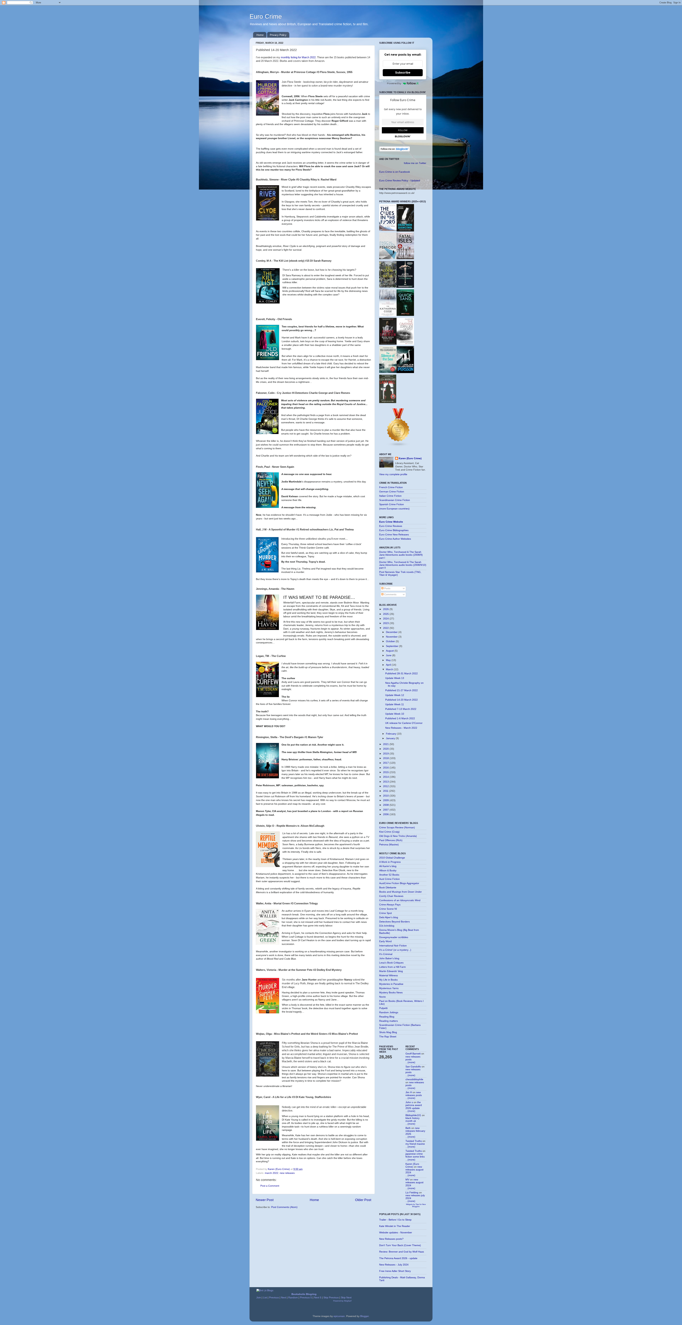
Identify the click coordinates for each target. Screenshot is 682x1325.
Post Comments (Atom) (284, 1207)
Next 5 (317, 1297)
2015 (386, 772)
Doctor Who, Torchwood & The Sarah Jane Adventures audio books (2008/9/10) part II (402, 565)
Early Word (385, 941)
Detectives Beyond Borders (394, 921)
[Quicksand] (405, 315)
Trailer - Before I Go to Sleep (395, 1219)
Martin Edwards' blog (391, 971)
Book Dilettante (387, 887)
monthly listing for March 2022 (298, 57)
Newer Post (265, 1200)
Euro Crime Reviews (390, 526)
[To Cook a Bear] (388, 286)
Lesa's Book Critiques (391, 962)
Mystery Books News (391, 992)
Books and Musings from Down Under (400, 891)
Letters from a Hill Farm (392, 967)
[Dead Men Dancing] (405, 230)
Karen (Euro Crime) (410, 458)
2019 (386, 753)
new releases (287, 1173)
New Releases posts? (391, 1239)
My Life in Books (388, 979)
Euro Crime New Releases (394, 534)
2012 (386, 786)
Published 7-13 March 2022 (400, 709)
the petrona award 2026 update (413, 1105)
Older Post (363, 1200)
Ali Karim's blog (387, 866)
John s (409, 1102)
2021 (386, 744)
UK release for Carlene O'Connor (404, 723)
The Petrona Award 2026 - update (398, 1258)
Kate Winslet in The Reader (394, 1226)
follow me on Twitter (415, 163)
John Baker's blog (389, 958)
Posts (386, 588)
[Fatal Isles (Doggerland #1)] (405, 258)
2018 (386, 758)
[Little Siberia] (405, 287)
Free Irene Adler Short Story (395, 1271)
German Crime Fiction (391, 491)
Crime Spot (385, 913)
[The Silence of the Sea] (388, 372)
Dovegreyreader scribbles (393, 937)
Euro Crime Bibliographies (393, 530)
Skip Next (346, 1297)
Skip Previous (331, 1297)
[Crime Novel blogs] (398, 446)
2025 (386, 614)
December (392, 632)
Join (258, 1297)
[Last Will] (387, 402)
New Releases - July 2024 (393, 1264)
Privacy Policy (278, 34)
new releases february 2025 (415, 1131)
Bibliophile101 (413, 1115)
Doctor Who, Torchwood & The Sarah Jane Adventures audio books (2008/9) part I (401, 555)
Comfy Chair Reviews (391, 896)
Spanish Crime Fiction (391, 504)
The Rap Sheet (387, 1036)
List (265, 1297)
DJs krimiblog (386, 925)
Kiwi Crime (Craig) (389, 831)
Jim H (408, 1092)
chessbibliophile (414, 1079)
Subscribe (402, 72)
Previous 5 (306, 1297)
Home (260, 34)
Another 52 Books (389, 874)
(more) (411, 1062)
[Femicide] (388, 258)
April (389, 664)
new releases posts (413, 1094)
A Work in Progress (390, 862)
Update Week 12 (394, 695)
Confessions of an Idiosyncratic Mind (399, 900)
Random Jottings (388, 1012)
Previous (274, 1297)
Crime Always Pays (389, 904)
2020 (386, 748)
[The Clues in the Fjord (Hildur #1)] (388, 230)
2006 (386, 814)
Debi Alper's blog (388, 917)
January (391, 738)
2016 (386, 767)
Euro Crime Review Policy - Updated (399, 180)
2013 (386, 781)
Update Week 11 (394, 704)
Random (293, 1297)
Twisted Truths (413, 1141)
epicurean (339, 1316)
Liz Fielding (411, 1192)
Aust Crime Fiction (389, 879)
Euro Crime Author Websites (395, 539)
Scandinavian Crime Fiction (394, 500)
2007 (386, 809)
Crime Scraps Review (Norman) (397, 827)
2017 (386, 763)
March (390, 669)
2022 (386, 628)
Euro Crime (266, 16)
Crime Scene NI (388, 909)
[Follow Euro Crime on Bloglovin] (394, 150)
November (392, 636)
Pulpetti (383, 1008)
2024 (386, 618)
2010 (386, 795)
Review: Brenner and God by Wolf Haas (401, 1251)
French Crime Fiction (391, 487)
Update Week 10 (394, 714)
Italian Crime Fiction (390, 496)
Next (283, 1297)
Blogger (364, 1316)
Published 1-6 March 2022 (400, 718)
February (391, 733)
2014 (386, 777)
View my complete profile (393, 474)
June (389, 655)
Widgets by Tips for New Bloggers (416, 1205)
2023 (386, 623)
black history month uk (412, 1119)
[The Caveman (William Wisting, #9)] (405, 344)
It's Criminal (385, 954)
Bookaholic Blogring (303, 1294)
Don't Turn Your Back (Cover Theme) (400, 1245)
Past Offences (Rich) (390, 840)
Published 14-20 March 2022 (401, 699)
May (388, 660)
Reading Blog (386, 1016)
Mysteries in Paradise (391, 984)
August (390, 650)
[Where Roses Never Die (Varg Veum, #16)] (388, 343)
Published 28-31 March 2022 (401, 673)
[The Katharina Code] (388, 315)
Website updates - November (395, 1232)
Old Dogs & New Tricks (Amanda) (398, 836)
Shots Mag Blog (388, 1032)
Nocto (382, 996)
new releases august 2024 (414, 1169)
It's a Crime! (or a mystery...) (395, 950)
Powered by (394, 83)
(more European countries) (394, 508)
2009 (386, 800)
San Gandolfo (413, 1066)
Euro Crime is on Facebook (394, 172)
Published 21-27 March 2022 (401, 690)
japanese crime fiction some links (415, 1155)
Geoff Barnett (413, 1053)
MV (407, 1179)
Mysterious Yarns (389, 988)
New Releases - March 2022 (401, 728)
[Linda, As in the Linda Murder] (405, 372)
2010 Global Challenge (392, 857)
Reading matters (388, 1021)
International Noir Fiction (393, 945)
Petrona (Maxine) (389, 844)
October (391, 641)
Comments (389, 594)
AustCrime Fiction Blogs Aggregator (399, 883)
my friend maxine (415, 1144)
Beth (408, 1128)
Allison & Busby (387, 870)
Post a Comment (269, 1185)
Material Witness (388, 975)
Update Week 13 (394, 678)
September (392, 646)
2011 (386, 791)
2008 (386, 805)
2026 (386, 609)
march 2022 (271, 1173)
